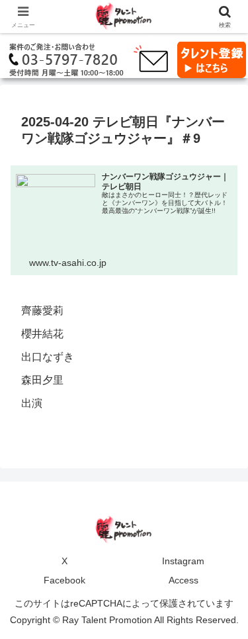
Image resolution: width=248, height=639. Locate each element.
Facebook (64, 580)
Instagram (183, 561)
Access (183, 580)
